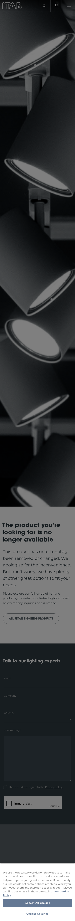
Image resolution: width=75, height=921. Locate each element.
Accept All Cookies (37, 903)
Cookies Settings (37, 914)
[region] (37, 892)
